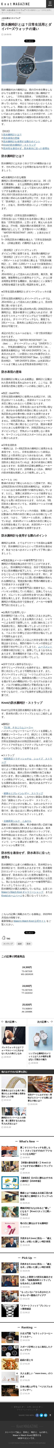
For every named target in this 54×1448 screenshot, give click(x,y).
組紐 (20, 944)
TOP (3, 10)
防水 (29, 944)
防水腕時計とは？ (12, 134)
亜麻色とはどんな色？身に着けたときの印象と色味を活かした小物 (13, 1093)
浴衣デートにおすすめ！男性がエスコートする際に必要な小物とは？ (40, 1097)
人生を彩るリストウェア (16, 10)
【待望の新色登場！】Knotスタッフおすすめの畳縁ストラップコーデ (36, 1165)
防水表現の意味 (11, 138)
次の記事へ (43, 1022)
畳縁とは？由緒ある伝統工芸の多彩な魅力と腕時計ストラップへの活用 (36, 1196)
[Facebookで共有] (37, 1415)
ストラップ (8, 944)
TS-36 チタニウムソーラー (18, 727)
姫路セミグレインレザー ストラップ (23, 793)
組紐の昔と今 (26, 1360)
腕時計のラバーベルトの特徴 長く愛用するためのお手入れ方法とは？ (13, 1120)
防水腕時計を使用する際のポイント (21, 141)
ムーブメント (45, 647)
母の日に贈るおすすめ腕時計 (34, 1223)
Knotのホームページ (11, 895)
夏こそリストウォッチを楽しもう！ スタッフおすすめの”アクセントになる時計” (36, 1150)
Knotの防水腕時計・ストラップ (19, 145)
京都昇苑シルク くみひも (17, 821)
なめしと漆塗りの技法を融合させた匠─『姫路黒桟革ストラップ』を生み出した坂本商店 (36, 1280)
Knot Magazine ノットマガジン (15, 4)
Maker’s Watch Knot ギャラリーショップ (22, 892)
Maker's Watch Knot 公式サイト (30, 921)
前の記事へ (11, 1022)
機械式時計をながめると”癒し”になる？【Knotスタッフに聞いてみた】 (35, 1211)
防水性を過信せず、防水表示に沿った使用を (26, 148)
